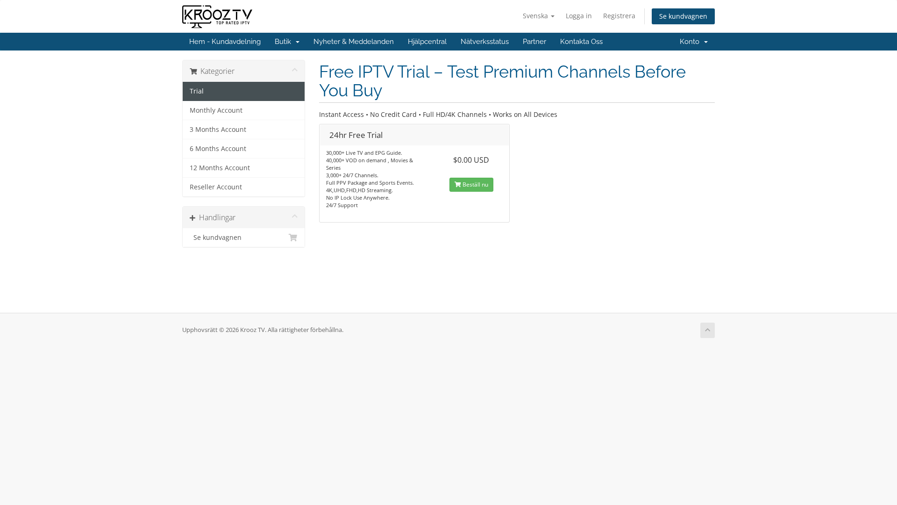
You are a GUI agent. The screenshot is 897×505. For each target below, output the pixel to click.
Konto (691, 41)
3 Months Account (218, 129)
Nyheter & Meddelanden (353, 41)
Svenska (536, 15)
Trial (197, 91)
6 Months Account (218, 148)
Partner (534, 41)
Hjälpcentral (427, 41)
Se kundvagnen (683, 16)
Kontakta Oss (581, 41)
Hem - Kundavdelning (225, 41)
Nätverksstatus (485, 41)
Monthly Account (216, 110)
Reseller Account (216, 187)
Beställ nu (474, 184)
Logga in (579, 15)
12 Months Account (220, 168)
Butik (285, 41)
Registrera (619, 15)
